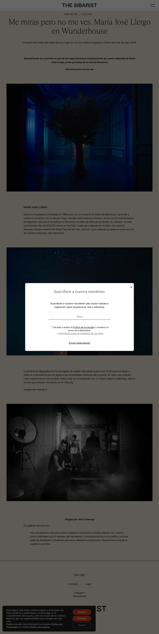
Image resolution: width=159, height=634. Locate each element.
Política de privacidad (83, 327)
